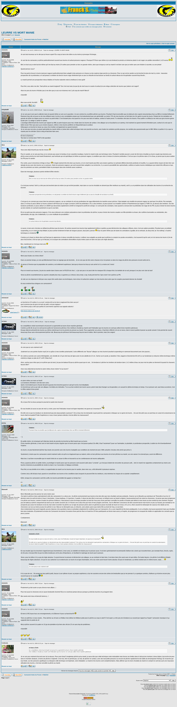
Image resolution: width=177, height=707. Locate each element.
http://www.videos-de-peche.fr (30, 311)
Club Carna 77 (14, 312)
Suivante (17, 35)
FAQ (60, 24)
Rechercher (68, 24)
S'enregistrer (116, 24)
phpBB (93, 693)
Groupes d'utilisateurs (96, 24)
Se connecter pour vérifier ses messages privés (88, 27)
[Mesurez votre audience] (88, 704)
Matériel (45, 39)
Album (107, 24)
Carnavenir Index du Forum (32, 39)
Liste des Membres (81, 24)
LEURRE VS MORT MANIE (17, 32)
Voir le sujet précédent (153, 43)
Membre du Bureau (7, 66)
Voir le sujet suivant (168, 43)
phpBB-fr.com (92, 695)
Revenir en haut (7, 105)
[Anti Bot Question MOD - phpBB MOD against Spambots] (88, 698)
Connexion (108, 27)
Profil (69, 27)
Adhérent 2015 (6, 165)
